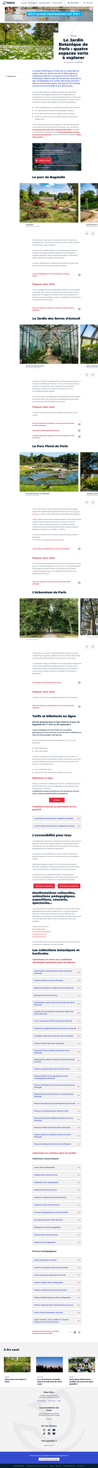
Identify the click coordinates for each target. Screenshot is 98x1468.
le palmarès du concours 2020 (53, 540)
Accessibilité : (37, 1465)
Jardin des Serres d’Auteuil (41, 931)
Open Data (58, 1465)
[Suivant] (92, 233)
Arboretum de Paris (39, 934)
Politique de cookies (69, 1465)
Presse (51, 1465)
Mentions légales (19, 1465)
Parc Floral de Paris (39, 936)
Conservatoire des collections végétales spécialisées (51, 129)
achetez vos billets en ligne (48, 297)
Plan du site (80, 1465)
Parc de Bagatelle (38, 929)
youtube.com (58, 150)
